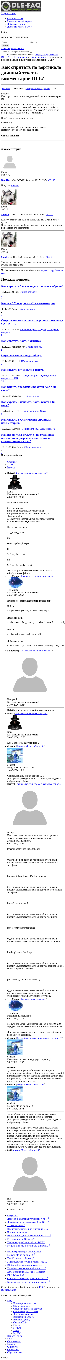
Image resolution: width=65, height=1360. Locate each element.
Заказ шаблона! (16, 1225)
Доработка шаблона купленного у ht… (28, 1219)
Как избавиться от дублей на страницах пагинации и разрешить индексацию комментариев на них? (27, 438)
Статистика (13, 1349)
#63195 (51, 180)
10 (2, 381)
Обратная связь (15, 1352)
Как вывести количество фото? (31, 473)
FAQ (9, 1300)
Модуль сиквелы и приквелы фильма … (28, 1245)
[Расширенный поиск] (31, 52)
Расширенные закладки (33, 999)
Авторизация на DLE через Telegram (27, 1272)
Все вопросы (20, 57)
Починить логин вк (18, 1232)
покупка (12, 1215)
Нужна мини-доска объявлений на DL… (29, 1235)
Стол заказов (14, 1341)
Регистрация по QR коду (20, 1239)
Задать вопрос (8, 13)
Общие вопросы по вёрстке (27, 1308)
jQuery (47, 88)
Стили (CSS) (19, 1322)
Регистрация (17, 48)
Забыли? (5, 48)
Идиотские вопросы (23, 1317)
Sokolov (6, 88)
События (11, 462)
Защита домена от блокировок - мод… (28, 1261)
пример (15, 185)
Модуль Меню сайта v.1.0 (30, 746)
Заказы (10, 464)
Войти (5, 45)
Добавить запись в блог (19, 26)
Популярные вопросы (24, 1303)
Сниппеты (12, 1346)
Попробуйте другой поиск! (46, 54)
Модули (11, 467)
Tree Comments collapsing (20, 1258)
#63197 (49, 214)
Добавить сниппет (16, 24)
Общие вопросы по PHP (25, 1311)
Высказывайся (8, 1290)
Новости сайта (14, 1336)
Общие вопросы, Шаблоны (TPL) (39, 428)
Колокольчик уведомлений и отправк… (28, 1282)
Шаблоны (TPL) (21, 1319)
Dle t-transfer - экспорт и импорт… (25, 1265)
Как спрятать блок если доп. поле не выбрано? (32, 286)
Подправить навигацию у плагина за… (28, 1229)
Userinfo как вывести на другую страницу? (39, 1038)
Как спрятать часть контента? (21, 340)
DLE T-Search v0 (16, 1275)
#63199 (49, 257)
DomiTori (6, 180)
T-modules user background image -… (26, 1268)
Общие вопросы (38, 57)
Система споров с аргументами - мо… (27, 1278)
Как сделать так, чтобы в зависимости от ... (39, 784)
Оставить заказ (15, 18)
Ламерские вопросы (23, 1314)
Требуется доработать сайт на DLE (26, 1242)
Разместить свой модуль (19, 21)
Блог (9, 1338)
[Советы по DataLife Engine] (21, 10)
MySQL (17, 1333)
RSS (40, 1287)
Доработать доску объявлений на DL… (28, 1222)
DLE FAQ (6, 57)
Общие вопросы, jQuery (34, 411)
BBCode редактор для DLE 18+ (24, 1251)
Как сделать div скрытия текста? (23, 369)
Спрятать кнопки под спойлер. (21, 355)
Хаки (16, 1330)
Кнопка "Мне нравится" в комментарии (28, 303)
